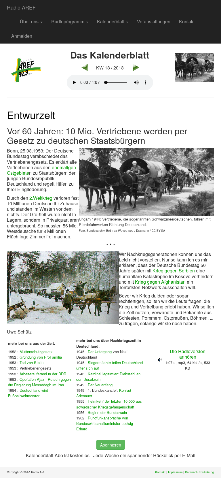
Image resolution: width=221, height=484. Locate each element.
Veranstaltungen (153, 21)
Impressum (175, 472)
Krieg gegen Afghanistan (160, 281)
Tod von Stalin (31, 362)
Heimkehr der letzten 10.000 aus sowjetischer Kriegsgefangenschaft (109, 403)
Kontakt (187, 21)
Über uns (30, 21)
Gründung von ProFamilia (41, 357)
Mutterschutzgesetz (36, 351)
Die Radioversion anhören (187, 354)
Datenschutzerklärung (199, 472)
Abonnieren (110, 445)
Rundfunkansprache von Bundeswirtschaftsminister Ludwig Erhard (104, 423)
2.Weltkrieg (40, 198)
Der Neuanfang (100, 384)
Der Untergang (100, 351)
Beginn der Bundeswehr (107, 412)
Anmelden (21, 36)
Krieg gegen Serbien (174, 270)
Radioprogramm (68, 21)
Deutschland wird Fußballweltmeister (28, 392)
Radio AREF (21, 7)
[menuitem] (11, 18)
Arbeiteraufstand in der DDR (43, 373)
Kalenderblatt (111, 21)
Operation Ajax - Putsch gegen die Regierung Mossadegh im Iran (39, 381)
